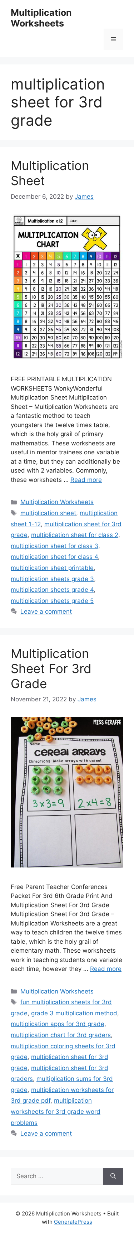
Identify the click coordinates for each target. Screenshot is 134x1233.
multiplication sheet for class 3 (54, 546)
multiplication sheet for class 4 (54, 556)
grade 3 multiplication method (74, 1013)
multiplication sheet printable (52, 567)
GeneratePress (73, 1221)
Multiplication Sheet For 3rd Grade (51, 668)
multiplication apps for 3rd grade (57, 1024)
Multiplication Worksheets (41, 18)
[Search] (113, 1176)
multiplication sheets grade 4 (52, 589)
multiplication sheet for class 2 (74, 534)
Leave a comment (46, 611)
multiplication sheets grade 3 (52, 578)
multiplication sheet (48, 513)
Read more (86, 479)
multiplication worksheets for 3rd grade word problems (55, 1111)
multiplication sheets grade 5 (52, 600)
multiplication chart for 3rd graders (61, 1035)
